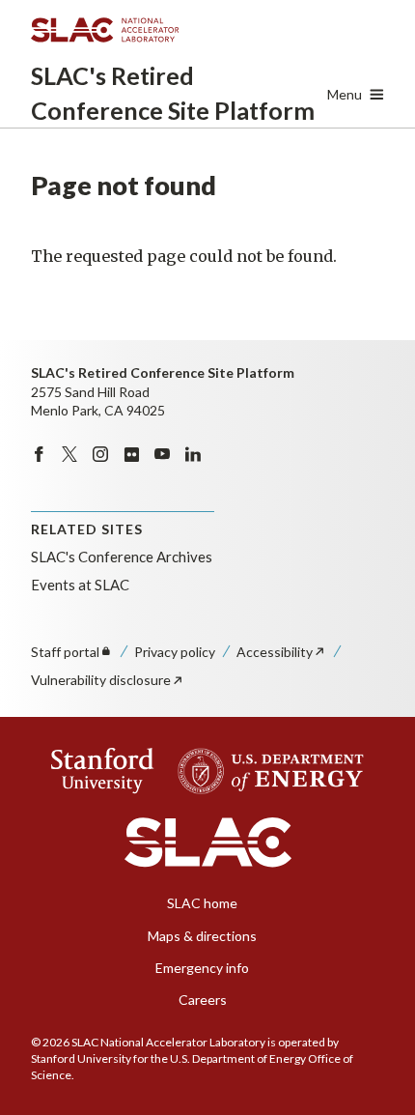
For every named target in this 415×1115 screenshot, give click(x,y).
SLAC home (202, 903)
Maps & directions (202, 936)
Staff (65, 651)
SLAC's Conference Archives (121, 556)
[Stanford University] (102, 771)
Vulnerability (101, 680)
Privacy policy (174, 651)
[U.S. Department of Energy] (265, 771)
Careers (203, 999)
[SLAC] (207, 842)
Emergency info (202, 967)
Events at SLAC (80, 584)
